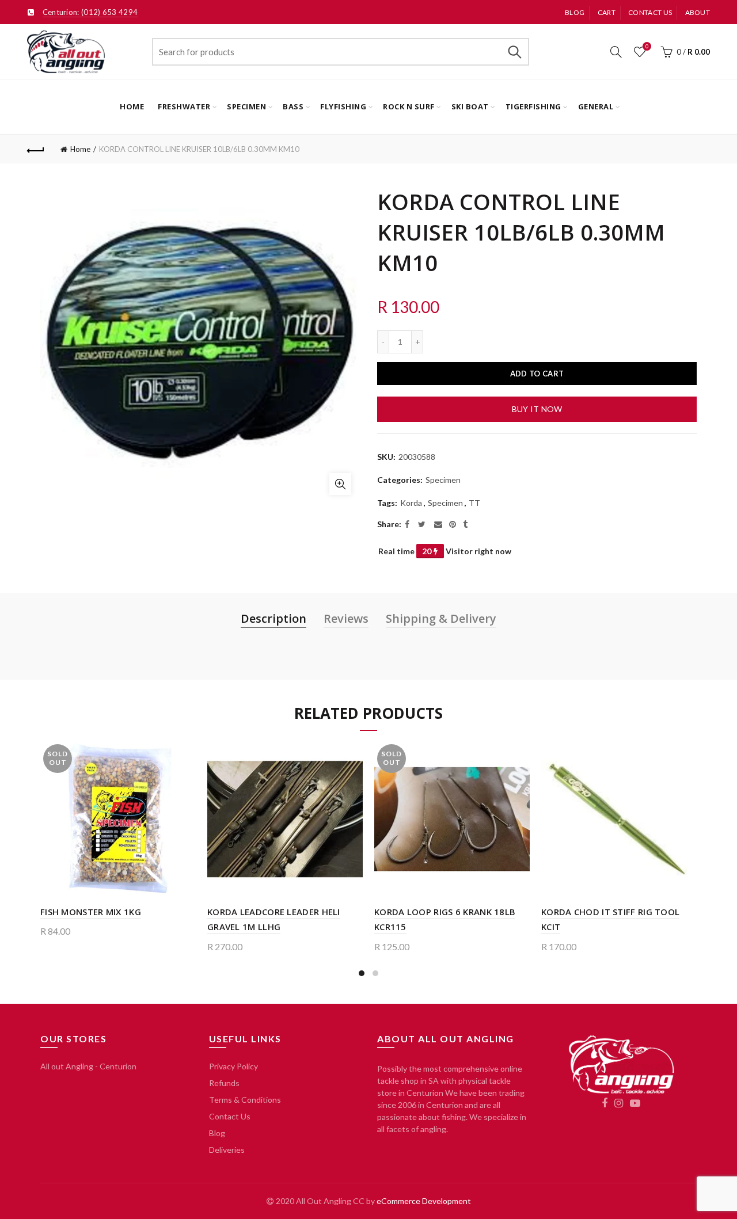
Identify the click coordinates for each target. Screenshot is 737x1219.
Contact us (650, 12)
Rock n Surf (409, 106)
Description (273, 618)
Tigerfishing (533, 106)
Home (132, 106)
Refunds (224, 1083)
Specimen (246, 106)
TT (474, 503)
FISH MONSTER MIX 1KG (90, 911)
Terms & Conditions (245, 1099)
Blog (574, 12)
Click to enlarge (340, 484)
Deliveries (227, 1150)
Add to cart (537, 373)
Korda (411, 503)
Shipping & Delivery (441, 618)
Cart (607, 12)
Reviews (346, 618)
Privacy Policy (233, 1066)
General (596, 106)
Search (514, 51)
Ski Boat (470, 106)
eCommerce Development (424, 1201)
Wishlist (646, 46)
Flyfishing (343, 106)
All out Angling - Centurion (88, 1066)
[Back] (35, 149)
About (698, 12)
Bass (293, 106)
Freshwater (184, 106)
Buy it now (537, 409)
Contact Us (229, 1116)
